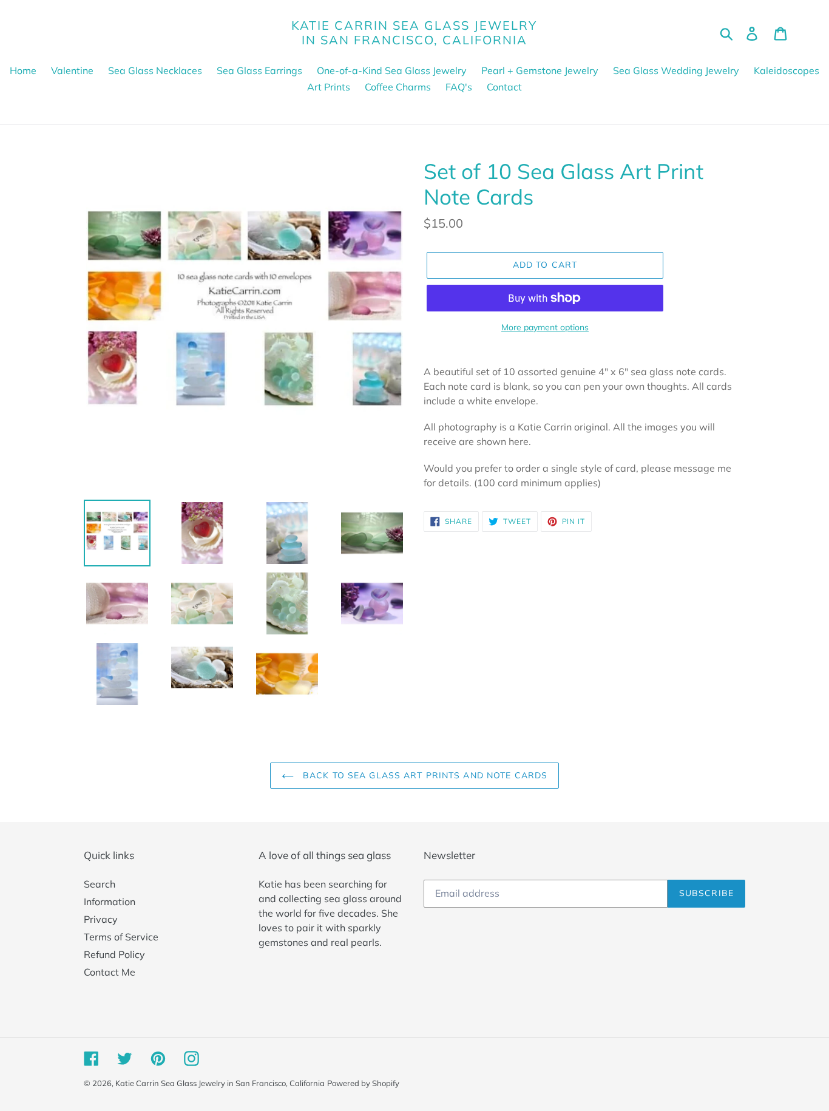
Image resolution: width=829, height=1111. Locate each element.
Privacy (101, 919)
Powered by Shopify (363, 1083)
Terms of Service (121, 937)
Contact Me (109, 972)
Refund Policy (114, 954)
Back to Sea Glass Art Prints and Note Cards (423, 775)
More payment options (545, 327)
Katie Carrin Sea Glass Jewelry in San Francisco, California (414, 32)
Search (99, 884)
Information (109, 901)
